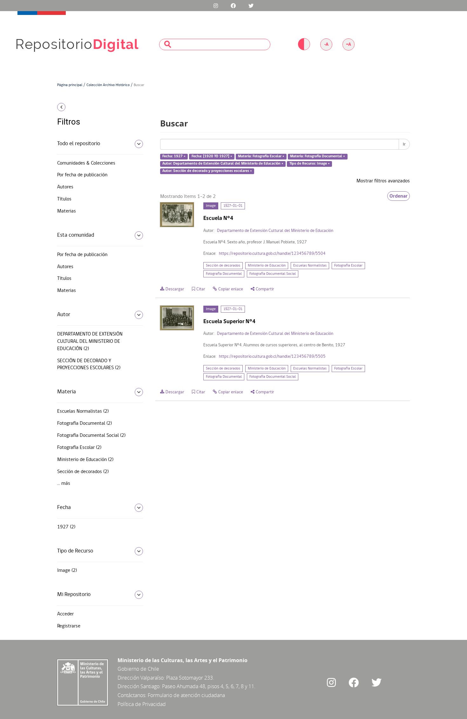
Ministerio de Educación (267, 266)
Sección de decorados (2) (83, 471)
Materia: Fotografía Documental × (317, 157)
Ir (404, 144)
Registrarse (68, 626)
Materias (66, 211)
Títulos (64, 199)
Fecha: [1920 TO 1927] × (212, 157)
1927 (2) (66, 527)
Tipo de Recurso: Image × (309, 164)
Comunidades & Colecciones (86, 163)
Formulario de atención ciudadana (186, 695)
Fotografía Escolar (348, 266)
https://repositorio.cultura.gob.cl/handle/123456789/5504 (272, 253)
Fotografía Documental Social (272, 274)
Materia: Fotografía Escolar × (261, 157)
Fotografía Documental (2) (84, 423)
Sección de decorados (223, 266)
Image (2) (67, 570)
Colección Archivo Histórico (108, 85)
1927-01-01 (232, 206)
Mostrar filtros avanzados (383, 181)
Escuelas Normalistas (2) (83, 411)
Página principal (69, 85)
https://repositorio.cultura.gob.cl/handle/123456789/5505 (272, 356)
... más (63, 483)
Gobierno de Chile (138, 668)
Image (211, 206)
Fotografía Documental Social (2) (91, 435)
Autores (65, 187)
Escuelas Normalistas (310, 266)
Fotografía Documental (224, 274)
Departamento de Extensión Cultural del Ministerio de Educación (275, 230)
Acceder (65, 614)
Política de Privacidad (142, 704)
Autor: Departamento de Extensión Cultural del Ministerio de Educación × (222, 164)
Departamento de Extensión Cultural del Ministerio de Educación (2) (90, 341)
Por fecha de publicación (82, 175)
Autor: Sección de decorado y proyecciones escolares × (207, 171)
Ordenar (398, 196)
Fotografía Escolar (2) (79, 447)
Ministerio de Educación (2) (85, 459)
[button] (97, 107)
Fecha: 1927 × (174, 157)
